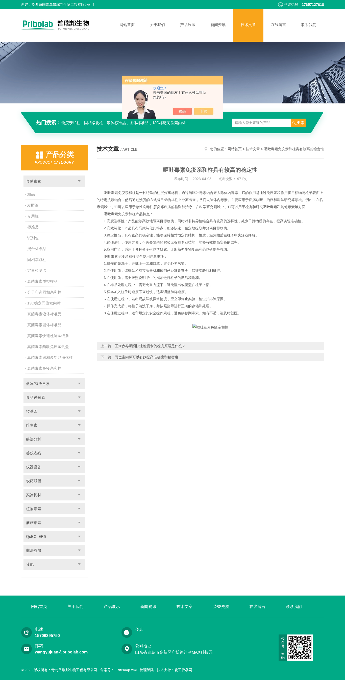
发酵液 (33, 205)
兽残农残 (33, 453)
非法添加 (33, 550)
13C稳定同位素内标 (44, 303)
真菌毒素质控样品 (42, 281)
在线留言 (278, 25)
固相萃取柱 (36, 259)
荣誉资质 (221, 606)
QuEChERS (36, 536)
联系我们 (308, 25)
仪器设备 (33, 467)
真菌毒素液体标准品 (44, 314)
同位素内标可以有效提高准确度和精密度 (146, 357)
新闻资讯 (218, 25)
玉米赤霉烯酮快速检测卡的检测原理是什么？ (150, 346)
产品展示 (187, 25)
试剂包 (33, 238)
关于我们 (157, 25)
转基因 (31, 411)
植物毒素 (33, 509)
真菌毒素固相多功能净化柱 (50, 357)
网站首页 (127, 25)
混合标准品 (36, 249)
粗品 (31, 194)
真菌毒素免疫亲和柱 (44, 368)
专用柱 (33, 216)
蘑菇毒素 (33, 522)
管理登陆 (147, 670)
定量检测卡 (36, 270)
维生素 (31, 425)
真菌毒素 (33, 181)
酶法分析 (33, 439)
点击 (79, 181)
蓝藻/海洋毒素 (38, 383)
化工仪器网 (183, 670)
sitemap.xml (127, 670)
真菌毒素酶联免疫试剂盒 (48, 346)
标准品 (33, 227)
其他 (30, 564)
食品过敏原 (35, 397)
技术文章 (248, 25)
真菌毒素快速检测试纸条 (48, 336)
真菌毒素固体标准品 (44, 325)
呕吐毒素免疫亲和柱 (120, 193)
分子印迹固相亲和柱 (44, 292)
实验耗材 (33, 495)
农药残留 (33, 481)
